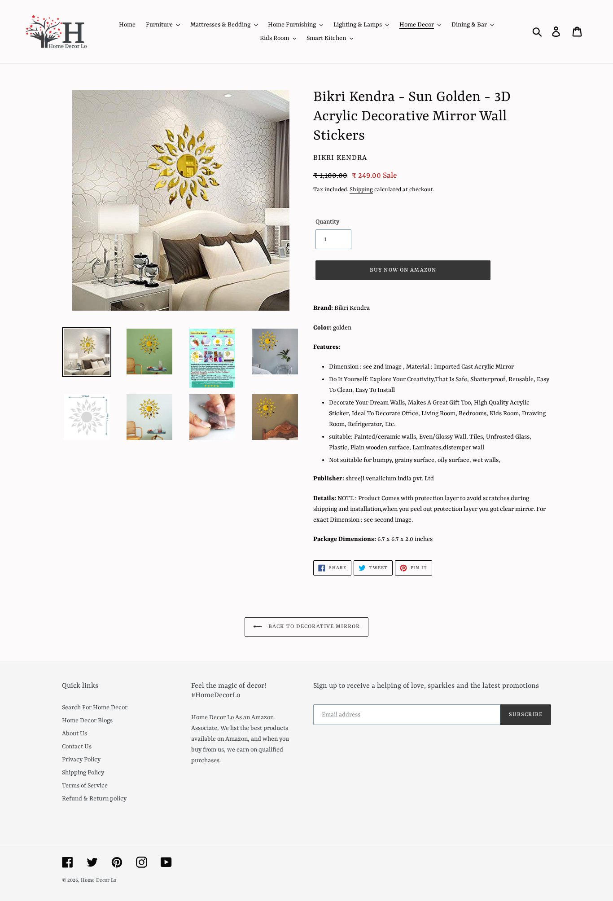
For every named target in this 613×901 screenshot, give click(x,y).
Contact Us (77, 746)
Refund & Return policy (94, 798)
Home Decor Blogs (87, 720)
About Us (74, 733)
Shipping (361, 189)
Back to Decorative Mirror (313, 627)
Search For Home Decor (94, 707)
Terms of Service (85, 785)
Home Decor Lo (98, 880)
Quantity (327, 221)
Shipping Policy (83, 772)
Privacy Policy (81, 759)
